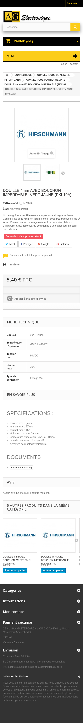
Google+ (46, 244)
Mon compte (13, 611)
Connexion (72, 3)
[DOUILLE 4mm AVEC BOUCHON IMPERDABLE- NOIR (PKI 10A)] (20, 535)
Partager (27, 244)
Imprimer (14, 264)
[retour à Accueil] (7, 75)
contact (74, 63)
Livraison (10, 650)
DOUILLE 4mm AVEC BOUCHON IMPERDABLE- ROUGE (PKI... (55, 560)
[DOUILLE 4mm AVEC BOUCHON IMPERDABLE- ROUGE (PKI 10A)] (58, 535)
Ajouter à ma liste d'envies (30, 298)
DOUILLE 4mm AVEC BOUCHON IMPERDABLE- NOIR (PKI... (17, 560)
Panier (63, 63)
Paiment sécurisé (17, 622)
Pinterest (64, 244)
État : (6, 208)
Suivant (63, 173)
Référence (9, 203)
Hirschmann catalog (21, 467)
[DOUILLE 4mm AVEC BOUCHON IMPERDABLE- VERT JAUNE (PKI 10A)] (31, 172)
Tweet (11, 244)
